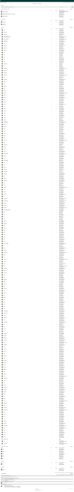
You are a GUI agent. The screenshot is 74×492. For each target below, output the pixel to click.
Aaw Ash (61, 324)
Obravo (4, 236)
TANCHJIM (5, 317)
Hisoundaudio (5, 79)
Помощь (73, 2)
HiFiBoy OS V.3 (62, 270)
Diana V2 (61, 160)
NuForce (5, 281)
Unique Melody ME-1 (63, 180)
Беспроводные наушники (4, 446)
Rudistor (5, 97)
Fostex (4, 61)
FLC (4, 216)
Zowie (61, 64)
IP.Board (37, 490)
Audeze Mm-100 (62, 108)
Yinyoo (4, 263)
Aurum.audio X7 (62, 378)
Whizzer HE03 (62, 254)
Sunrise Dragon (62, 43)
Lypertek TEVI (61, 451)
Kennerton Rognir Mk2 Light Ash (64, 187)
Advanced (5, 272)
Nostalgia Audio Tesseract (63, 425)
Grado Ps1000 (62, 52)
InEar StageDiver (6, 171)
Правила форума (5, 2)
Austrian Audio (5, 443)
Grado (4, 52)
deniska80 (18, 486)
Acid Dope (62, 335)
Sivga (4, 396)
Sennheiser (5, 50)
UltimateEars (5, 369)
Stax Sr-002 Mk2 (62, 59)
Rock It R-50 (62, 144)
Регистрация (40, 3)
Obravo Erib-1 (62, 236)
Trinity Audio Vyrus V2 (63, 250)
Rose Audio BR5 (62, 333)
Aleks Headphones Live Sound (64, 342)
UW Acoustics (5, 407)
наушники (2, 27)
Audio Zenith (5, 279)
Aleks (4, 342)
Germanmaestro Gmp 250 (63, 153)
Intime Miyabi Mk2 (62, 416)
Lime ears (5, 261)
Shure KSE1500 (62, 88)
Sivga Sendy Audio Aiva (63, 396)
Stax (4, 59)
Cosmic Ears (5, 288)
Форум (35, 490)
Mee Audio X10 (62, 223)
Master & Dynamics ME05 (63, 243)
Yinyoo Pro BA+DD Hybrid (63, 263)
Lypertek (4, 451)
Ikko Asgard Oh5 (62, 308)
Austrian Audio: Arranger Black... (64, 443)
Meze (4, 214)
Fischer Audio (5, 45)
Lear (4, 189)
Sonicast (5, 297)
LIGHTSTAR (5, 480)
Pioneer (5, 434)
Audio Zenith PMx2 (62, 279)
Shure (4, 88)
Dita (4, 290)
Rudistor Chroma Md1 (63, 97)
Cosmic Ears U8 (62, 288)
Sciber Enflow (61, 24)
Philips (4, 115)
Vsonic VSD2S (62, 99)
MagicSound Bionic (63, 360)
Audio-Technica (5, 63)
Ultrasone (5, 117)
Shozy (4, 353)
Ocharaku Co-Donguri (63, 205)
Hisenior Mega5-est (63, 432)
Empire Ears (5, 389)
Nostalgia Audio (5, 425)
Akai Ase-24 (62, 106)
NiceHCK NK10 (62, 315)
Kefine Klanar (62, 405)
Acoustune (5, 423)
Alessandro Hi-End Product (7, 36)
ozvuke (2, 5)
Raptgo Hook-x (62, 398)
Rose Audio (5, 333)
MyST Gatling (61, 16)
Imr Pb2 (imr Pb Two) (63, 326)
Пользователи (68, 2)
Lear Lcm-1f (62, 189)
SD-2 (61, 171)
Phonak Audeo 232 (63, 34)
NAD (4, 162)
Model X (61, 261)
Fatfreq (4, 436)
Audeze (5, 108)
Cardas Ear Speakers (63, 151)
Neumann (5, 362)
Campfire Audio (5, 252)
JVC (4, 196)
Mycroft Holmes (62, 12)
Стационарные (4, 24)
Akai (4, 106)
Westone (5, 90)
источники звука (3, 19)
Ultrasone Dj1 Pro (62, 117)
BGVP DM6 (62, 299)
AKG (4, 54)
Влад (61, 118)
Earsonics (5, 70)
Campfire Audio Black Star (63, 252)
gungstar (62, 264)
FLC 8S (61, 216)
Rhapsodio (5, 178)
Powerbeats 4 (62, 306)
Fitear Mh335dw (62, 124)
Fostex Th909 (62, 61)
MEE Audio (5, 223)
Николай (62, 219)
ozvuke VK (1, 2)
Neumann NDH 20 (62, 362)
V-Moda (4, 135)
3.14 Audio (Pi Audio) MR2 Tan (64, 207)
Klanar (4, 405)
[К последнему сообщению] (59, 29)
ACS (4, 81)
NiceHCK (5, 315)
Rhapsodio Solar (62, 178)
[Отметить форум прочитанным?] (1, 11)
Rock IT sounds (5, 144)
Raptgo (4, 398)
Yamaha (5, 133)
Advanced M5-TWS (63, 272)
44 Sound (4, 469)
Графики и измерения (5, 16)
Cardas (4, 151)
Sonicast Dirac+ (62, 297)
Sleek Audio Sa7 (62, 32)
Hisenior (5, 432)
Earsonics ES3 (62, 70)
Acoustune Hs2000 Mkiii (63, 423)
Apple (4, 306)
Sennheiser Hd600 (62, 50)
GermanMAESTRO (6, 153)
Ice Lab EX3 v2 (62, 241)
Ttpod (4, 225)
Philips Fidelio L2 (62, 115)
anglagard (62, 66)
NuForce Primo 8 (62, 281)
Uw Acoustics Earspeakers (63, 407)
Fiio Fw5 (61, 458)
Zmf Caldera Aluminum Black (64, 441)
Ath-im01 (61, 63)
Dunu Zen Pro (62, 142)
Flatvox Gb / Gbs (62, 414)
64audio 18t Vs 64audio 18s (63, 198)
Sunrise (5, 43)
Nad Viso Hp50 (62, 162)
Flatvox (4, 414)
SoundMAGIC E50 (62, 72)
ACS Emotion (62, 81)
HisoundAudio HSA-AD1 (63, 79)
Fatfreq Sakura (62, 436)
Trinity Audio (5, 250)
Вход (37, 3)
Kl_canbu (62, 169)
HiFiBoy (5, 270)
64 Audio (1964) (5, 198)
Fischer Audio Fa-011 (63, 45)
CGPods (5, 380)
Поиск (70, 2)
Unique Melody (5, 180)
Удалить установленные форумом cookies (59, 472)
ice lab (4, 241)
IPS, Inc (40, 490)
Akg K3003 (62, 54)
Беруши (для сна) (62, 469)
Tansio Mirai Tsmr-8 (63, 344)
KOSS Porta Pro (62, 232)
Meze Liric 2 (62, 214)
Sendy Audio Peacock (63, 387)
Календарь (64, 2)
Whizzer (5, 254)
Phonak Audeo (5, 34)
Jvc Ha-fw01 (62, 196)
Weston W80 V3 (62, 90)
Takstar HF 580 (62, 351)
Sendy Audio (5, 387)
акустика (2, 461)
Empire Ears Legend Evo (63, 389)
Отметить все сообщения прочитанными (68, 472)
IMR (4, 326)
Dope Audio (5, 335)
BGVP (4, 299)
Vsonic (4, 99)
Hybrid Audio (5, 268)
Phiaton (5, 234)
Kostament (62, 284)
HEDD (4, 371)
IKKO (4, 308)
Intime (4, 416)
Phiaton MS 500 (62, 234)
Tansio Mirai (5, 344)
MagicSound (5, 360)
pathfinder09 (62, 192)
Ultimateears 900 (62, 369)
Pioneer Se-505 (62, 434)
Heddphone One (62, 371)
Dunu (4, 142)
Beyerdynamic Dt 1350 (63, 41)
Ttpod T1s (62, 225)
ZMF (4, 441)
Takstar (5, 351)
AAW (4, 324)
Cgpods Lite (62, 380)
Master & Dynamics (6, 243)
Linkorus (62, 55)
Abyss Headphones (6, 160)
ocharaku (5, 205)
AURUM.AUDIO (5, 378)
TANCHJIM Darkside (63, 317)
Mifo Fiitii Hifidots (62, 449)
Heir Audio (5, 126)
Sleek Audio (5, 32)
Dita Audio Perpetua (63, 290)
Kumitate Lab (5, 169)
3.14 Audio (5, 207)
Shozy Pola (62, 353)
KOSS (4, 232)
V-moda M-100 (62, 135)
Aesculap (62, 46)
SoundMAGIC (5, 72)
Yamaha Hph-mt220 (63, 133)
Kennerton (5, 187)
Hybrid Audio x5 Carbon (63, 268)
